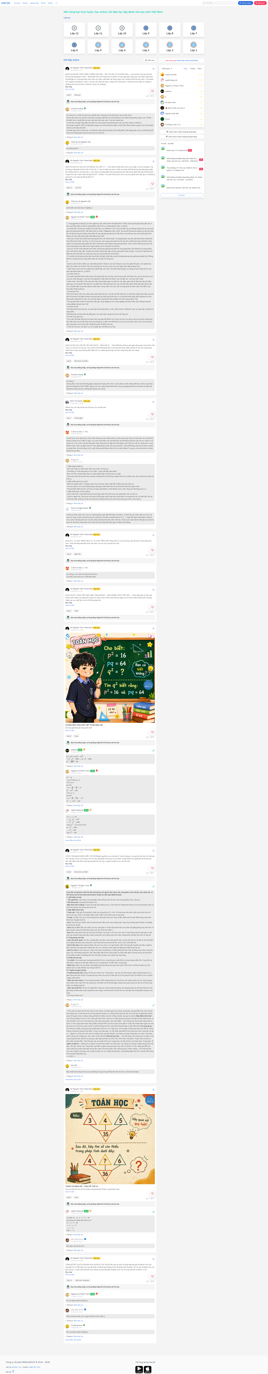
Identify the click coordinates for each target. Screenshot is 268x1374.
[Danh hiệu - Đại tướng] (97, 217)
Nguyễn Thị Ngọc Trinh (80, 885)
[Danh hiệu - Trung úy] (85, 1239)
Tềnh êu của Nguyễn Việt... (81, 142)
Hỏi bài (25, 3)
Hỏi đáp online (71, 60)
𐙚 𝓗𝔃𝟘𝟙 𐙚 (74, 460)
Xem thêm (182, 195)
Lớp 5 (69, 611)
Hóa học (77, 95)
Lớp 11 (69, 188)
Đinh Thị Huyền (80, 401)
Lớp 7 (69, 418)
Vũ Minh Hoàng (77, 108)
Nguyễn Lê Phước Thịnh (82, 217)
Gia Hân (74, 1065)
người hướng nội (79, 810)
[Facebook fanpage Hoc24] (13, 1372)
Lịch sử (78, 188)
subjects (76, 750)
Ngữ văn (77, 554)
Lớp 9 (69, 554)
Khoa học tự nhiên (81, 361)
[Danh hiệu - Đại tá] (90, 810)
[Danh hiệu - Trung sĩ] (84, 1325)
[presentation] (79, 756)
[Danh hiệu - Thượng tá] (84, 749)
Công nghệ (78, 418)
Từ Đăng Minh (76, 1325)
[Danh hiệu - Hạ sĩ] (85, 108)
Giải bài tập (34, 3)
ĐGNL (50, 3)
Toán (76, 611)
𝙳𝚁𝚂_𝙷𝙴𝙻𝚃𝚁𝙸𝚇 (77, 1239)
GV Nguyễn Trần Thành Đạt (84, 68)
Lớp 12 (69, 1280)
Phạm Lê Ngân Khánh (79, 508)
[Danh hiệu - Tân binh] (91, 885)
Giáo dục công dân (82, 1280)
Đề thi (43, 3)
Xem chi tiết (69, 89)
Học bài (17, 3)
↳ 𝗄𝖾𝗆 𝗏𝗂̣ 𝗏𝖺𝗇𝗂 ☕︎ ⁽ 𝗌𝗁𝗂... (79, 432)
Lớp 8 (69, 95)
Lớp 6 (69, 1197)
